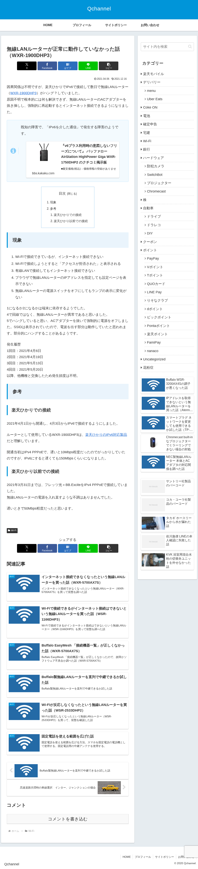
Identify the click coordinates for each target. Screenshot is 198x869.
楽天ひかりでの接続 (68, 214)
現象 (53, 202)
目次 (62, 193)
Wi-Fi (13, 530)
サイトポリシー (164, 856)
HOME (127, 856)
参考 (53, 208)
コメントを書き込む (68, 819)
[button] (108, 66)
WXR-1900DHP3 (23, 93)
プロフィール (143, 856)
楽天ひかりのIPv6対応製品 (106, 435)
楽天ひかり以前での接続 (71, 221)
